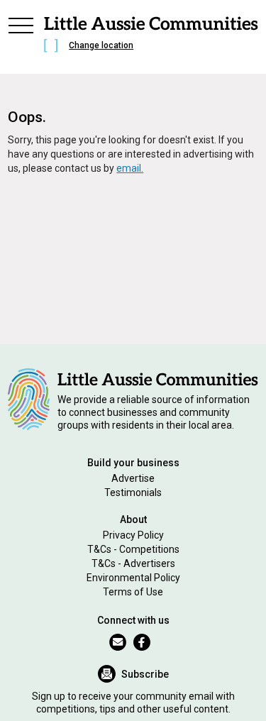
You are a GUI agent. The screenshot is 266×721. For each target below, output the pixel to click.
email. (129, 168)
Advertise (133, 478)
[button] (20, 37)
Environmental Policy (133, 577)
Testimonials (133, 492)
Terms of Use (133, 592)
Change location (101, 45)
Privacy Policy (133, 535)
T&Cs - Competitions (133, 549)
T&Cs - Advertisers (133, 563)
